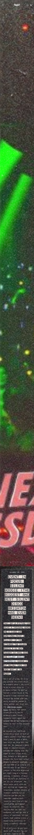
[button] (27, 5)
